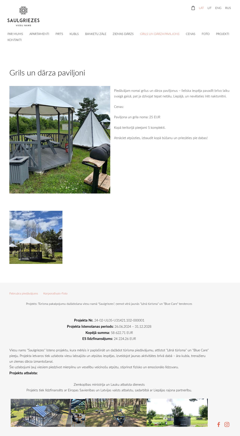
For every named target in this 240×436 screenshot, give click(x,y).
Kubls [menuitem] (74, 34)
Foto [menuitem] (206, 34)
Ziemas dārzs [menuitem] (123, 34)
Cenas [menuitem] (190, 34)
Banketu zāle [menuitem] (95, 34)
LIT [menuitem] (210, 8)
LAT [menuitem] (201, 8)
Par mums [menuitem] (15, 34)
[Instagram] (227, 424)
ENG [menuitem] (218, 8)
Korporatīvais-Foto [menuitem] (55, 293)
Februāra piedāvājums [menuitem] (23, 293)
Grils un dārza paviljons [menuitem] (159, 34)
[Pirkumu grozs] (193, 8)
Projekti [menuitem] (222, 34)
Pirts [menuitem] (59, 34)
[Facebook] (218, 424)
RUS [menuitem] (228, 8)
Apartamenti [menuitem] (39, 34)
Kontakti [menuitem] (15, 40)
